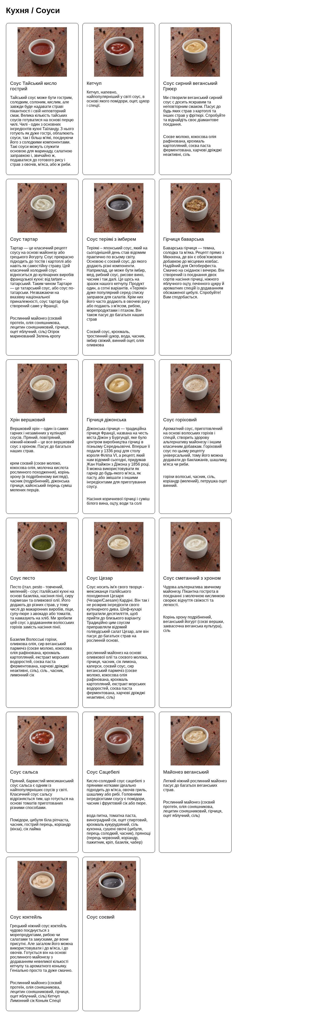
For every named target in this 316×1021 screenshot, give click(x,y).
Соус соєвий (101, 917)
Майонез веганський (195, 793)
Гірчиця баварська (193, 268)
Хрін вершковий (42, 454)
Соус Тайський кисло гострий (42, 123)
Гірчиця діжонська (118, 461)
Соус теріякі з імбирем (118, 292)
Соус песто (42, 626)
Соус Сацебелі (119, 806)
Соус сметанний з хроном (194, 604)
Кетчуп (118, 94)
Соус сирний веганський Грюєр (194, 119)
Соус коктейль (41, 958)
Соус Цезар (118, 637)
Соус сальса (42, 800)
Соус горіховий (195, 452)
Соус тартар (42, 287)
